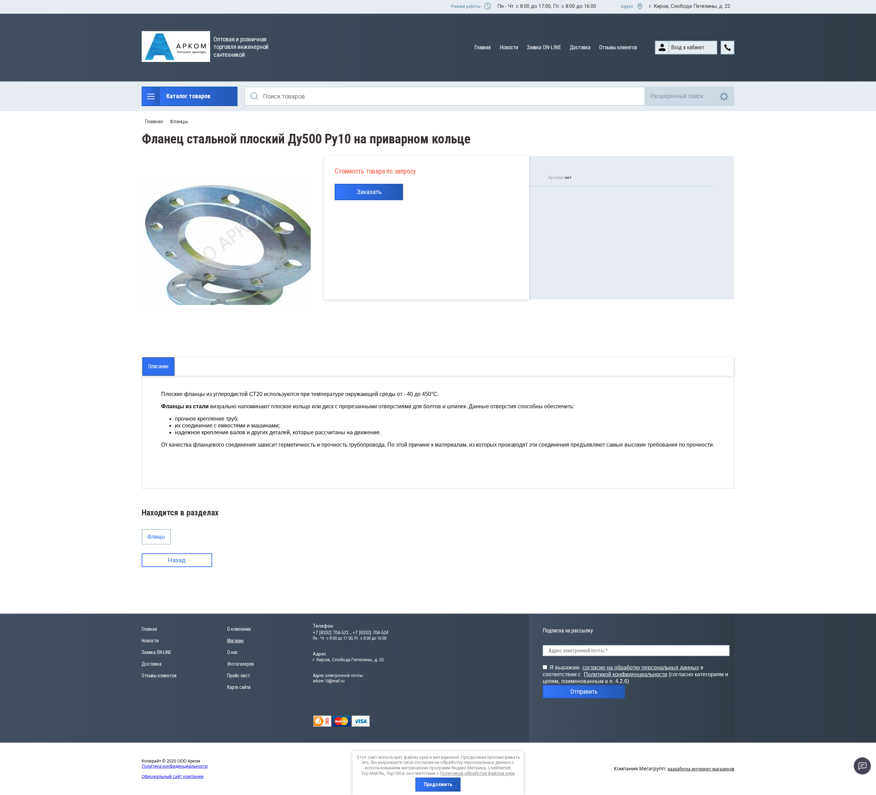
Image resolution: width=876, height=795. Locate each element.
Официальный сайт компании (173, 776)
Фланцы (179, 121)
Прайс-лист (238, 675)
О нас (232, 652)
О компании (238, 629)
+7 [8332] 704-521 (331, 632)
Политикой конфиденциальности (625, 674)
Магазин (235, 640)
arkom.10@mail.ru (329, 680)
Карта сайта (238, 687)
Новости (509, 47)
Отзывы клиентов (618, 47)
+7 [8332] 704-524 (370, 632)
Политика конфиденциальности (175, 766)
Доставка (580, 47)
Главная (482, 47)
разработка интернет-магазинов (701, 769)
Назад (177, 560)
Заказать (369, 191)
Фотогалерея (240, 664)
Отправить (583, 691)
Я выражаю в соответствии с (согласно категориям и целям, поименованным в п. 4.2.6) (635, 674)
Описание (158, 366)
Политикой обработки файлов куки (477, 773)
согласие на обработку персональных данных (640, 667)
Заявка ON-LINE (544, 47)
